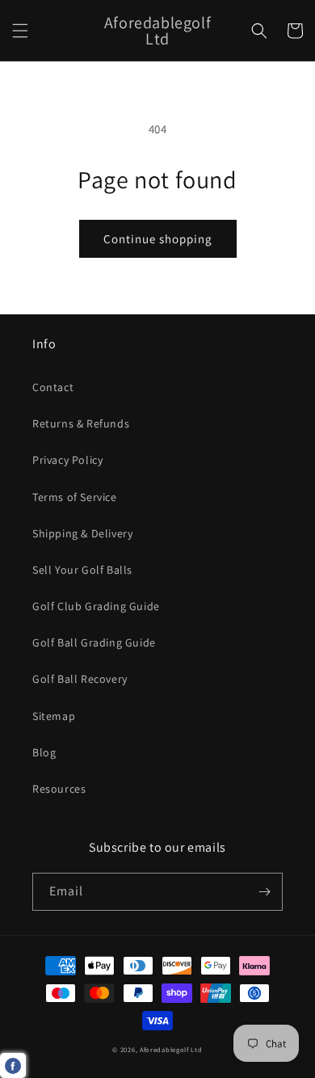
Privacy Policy (67, 460)
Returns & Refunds (80, 423)
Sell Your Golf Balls (82, 569)
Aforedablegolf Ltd (171, 1049)
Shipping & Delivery (82, 533)
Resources (59, 788)
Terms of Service (74, 497)
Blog (44, 752)
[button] (20, 30)
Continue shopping (157, 238)
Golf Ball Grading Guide (94, 642)
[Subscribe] (264, 892)
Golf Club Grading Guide (96, 606)
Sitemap (53, 716)
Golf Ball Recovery (80, 679)
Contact (53, 387)
